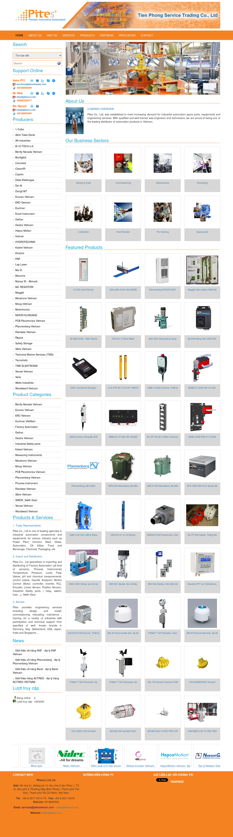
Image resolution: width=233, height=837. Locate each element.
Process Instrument (26, 483)
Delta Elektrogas (24, 180)
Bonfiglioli (20, 157)
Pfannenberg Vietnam (27, 326)
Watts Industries (24, 382)
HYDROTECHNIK (25, 242)
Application (127, 35)
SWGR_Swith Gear (26, 500)
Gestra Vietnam (24, 225)
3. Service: (19, 602)
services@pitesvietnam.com (31, 84)
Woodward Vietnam (26, 388)
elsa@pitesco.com (26, 109)
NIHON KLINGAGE (26, 315)
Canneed (20, 163)
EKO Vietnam (23, 202)
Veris (18, 377)
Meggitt (19, 292)
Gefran (19, 219)
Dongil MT (21, 191)
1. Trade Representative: (27, 525)
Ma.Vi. (19, 270)
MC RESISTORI (24, 287)
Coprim (19, 174)
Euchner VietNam (25, 421)
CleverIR (20, 168)
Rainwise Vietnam (25, 332)
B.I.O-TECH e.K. (24, 146)
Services (68, 35)
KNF (17, 259)
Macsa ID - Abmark (26, 281)
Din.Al (18, 185)
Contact (147, 35)
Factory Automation (26, 427)
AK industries (22, 140)
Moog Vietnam (23, 304)
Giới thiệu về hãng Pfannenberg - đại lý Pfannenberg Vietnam (36, 661)
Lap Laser (21, 264)
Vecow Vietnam (24, 371)
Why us (52, 35)
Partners (106, 35)
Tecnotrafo (21, 360)
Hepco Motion (23, 230)
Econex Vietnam (24, 197)
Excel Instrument (25, 213)
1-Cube (19, 129)
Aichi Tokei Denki (25, 135)
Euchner (20, 208)
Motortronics (22, 309)
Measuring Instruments (28, 455)
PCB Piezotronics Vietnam (30, 320)
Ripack (19, 337)
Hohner (19, 236)
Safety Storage (23, 343)
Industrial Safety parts (27, 443)
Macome (20, 275)
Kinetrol (19, 253)
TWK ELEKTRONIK (26, 366)
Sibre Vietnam (23, 349)
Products (87, 35)
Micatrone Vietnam (26, 298)
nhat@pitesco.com (26, 96)
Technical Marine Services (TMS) (34, 354)
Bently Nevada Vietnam (28, 152)
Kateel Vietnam (24, 247)
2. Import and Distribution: (28, 556)
